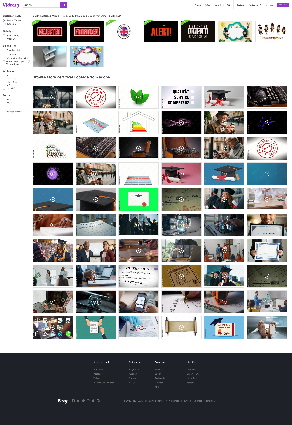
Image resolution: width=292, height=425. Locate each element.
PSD (228, 5)
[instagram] (88, 400)
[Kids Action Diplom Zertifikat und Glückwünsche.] (272, 31)
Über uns (191, 369)
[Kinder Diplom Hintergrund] (87, 56)
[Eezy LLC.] (63, 401)
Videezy (97, 378)
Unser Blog (192, 378)
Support (133, 378)
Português (160, 378)
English (158, 369)
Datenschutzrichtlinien (204, 401)
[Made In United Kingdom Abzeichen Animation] (124, 31)
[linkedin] (98, 400)
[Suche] (63, 5)
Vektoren (198, 5)
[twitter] (78, 400)
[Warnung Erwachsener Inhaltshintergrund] (198, 31)
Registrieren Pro (255, 5)
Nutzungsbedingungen (180, 401)
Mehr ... (159, 387)
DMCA (132, 382)
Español (159, 373)
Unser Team (193, 373)
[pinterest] (83, 400)
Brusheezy (98, 369)
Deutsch (159, 382)
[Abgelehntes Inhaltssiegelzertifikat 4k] (50, 31)
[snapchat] (93, 400)
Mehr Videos (218, 5)
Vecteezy (98, 373)
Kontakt (190, 382)
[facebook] (73, 400)
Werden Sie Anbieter (103, 382)
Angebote (134, 369)
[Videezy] (11, 5)
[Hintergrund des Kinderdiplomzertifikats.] (235, 31)
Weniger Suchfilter (15, 112)
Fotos (207, 5)
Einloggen (270, 5)
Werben (133, 373)
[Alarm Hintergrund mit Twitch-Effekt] (161, 31)
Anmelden (282, 5)
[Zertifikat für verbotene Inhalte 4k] (87, 31)
